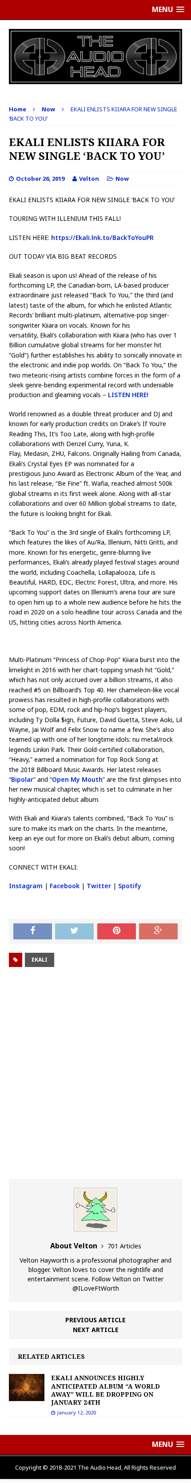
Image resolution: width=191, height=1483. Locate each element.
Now (122, 179)
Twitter (99, 886)
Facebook (65, 886)
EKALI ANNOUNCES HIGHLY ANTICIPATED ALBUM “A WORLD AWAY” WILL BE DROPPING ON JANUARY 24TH (105, 1389)
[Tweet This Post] (74, 931)
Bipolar (22, 779)
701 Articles (124, 1246)
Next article (96, 1329)
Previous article (95, 1320)
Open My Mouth (77, 779)
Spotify (129, 886)
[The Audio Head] (95, 56)
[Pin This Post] (116, 931)
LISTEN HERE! (128, 394)
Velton (89, 179)
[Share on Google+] (158, 931)
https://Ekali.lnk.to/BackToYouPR (102, 237)
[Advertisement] (95, 1074)
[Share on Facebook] (32, 931)
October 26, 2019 (40, 179)
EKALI (40, 959)
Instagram (26, 886)
